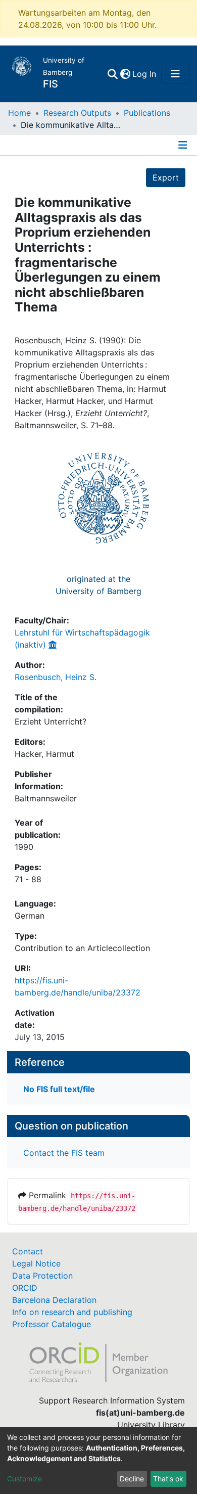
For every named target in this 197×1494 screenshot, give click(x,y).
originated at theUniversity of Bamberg (98, 585)
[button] (125, 74)
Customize (24, 1478)
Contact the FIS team (64, 1153)
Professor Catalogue (51, 1324)
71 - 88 (28, 879)
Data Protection (42, 1276)
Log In (144, 74)
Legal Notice (36, 1263)
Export (166, 177)
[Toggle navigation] (175, 74)
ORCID (24, 1288)
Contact (27, 1251)
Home (19, 113)
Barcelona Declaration (54, 1300)
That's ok (168, 1478)
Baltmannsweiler (46, 798)
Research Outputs (77, 113)
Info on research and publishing (72, 1312)
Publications (147, 113)
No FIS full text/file (59, 1089)
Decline (132, 1478)
